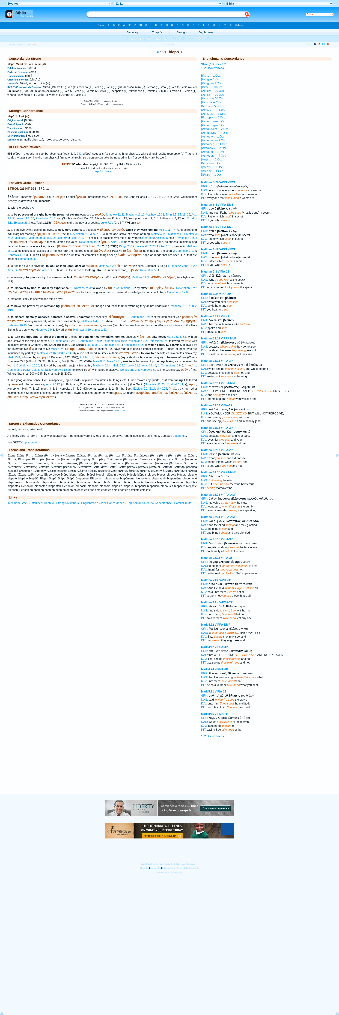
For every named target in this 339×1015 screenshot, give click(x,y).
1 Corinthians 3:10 (110, 344)
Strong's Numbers (67, 502)
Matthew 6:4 (209, 204)
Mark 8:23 (34, 237)
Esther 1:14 (164, 246)
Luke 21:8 (133, 365)
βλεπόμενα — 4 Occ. (214, 121)
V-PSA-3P (221, 647)
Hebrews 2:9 (44, 329)
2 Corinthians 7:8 (124, 287)
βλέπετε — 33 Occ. (213, 98)
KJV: (204, 194)
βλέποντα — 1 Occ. (213, 136)
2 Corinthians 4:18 (184, 250)
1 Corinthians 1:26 (62, 340)
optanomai (179, 435)
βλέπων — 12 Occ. (213, 109)
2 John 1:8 (86, 357)
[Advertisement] (169, 772)
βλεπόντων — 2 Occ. (214, 148)
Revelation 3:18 (45, 218)
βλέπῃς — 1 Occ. (211, 83)
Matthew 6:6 (209, 226)
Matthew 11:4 (176, 233)
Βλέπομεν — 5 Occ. (213, 117)
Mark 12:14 (64, 353)
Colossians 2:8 (129, 369)
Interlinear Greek (17, 502)
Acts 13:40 (149, 365)
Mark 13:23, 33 (176, 336)
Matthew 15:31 (155, 214)
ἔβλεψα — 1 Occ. (211, 174)
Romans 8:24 (26, 258)
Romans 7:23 (82, 287)
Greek (28, 44)
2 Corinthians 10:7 (114, 340)
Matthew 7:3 (159, 233)
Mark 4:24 (57, 348)
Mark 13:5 (118, 365)
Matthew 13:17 (210, 450)
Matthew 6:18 (210, 249)
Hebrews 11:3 (16, 254)
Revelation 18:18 (186, 237)
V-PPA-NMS (227, 182)
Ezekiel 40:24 (158, 388)
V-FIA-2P (227, 405)
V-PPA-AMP (229, 494)
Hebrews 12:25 (61, 369)
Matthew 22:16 (46, 353)
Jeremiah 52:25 (146, 246)
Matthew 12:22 (115, 214)
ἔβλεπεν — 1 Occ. (212, 167)
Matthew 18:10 (210, 539)
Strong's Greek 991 (214, 64)
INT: (203, 197)
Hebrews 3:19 (82, 329)
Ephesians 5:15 (133, 344)
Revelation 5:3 (149, 270)
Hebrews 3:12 (149, 369)
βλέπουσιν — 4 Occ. (214, 155)
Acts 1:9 (164, 229)
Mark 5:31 (20, 237)
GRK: (204, 186)
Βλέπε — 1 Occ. (211, 75)
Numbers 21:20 (155, 384)
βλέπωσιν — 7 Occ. (213, 113)
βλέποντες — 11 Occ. (214, 144)
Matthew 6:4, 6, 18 (93, 321)
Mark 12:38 (114, 361)
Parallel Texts (182, 502)
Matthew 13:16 (135, 214)
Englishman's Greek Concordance (102, 502)
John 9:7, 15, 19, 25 (178, 214)
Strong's (20, 44)
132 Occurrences (212, 68)
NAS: (204, 190)
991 (79, 153)
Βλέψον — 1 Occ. (212, 163)
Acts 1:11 (47, 270)
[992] (334, 463)
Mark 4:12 (207, 624)
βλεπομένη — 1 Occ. (214, 125)
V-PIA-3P (227, 360)
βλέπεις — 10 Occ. (212, 94)
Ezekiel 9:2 (140, 388)
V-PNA (225, 316)
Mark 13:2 (49, 237)
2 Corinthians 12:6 (176, 292)
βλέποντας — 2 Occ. (214, 140)
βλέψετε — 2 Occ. (212, 159)
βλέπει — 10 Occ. (212, 87)
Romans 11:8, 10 (23, 218)
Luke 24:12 (77, 237)
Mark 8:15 (99, 361)
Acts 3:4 (12, 270)
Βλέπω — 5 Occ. (211, 106)
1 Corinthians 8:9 (169, 365)
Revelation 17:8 (186, 287)
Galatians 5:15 (40, 369)
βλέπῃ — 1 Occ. (211, 79)
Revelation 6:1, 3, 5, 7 (84, 233)
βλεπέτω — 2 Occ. (212, 102)
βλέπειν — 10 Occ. (212, 90)
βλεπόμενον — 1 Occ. (214, 132)
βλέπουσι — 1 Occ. (213, 151)
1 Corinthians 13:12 (139, 316)
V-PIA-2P (225, 293)
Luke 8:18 (91, 344)
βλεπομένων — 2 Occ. (215, 128)
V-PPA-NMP (229, 338)
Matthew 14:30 (141, 277)
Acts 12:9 (117, 241)
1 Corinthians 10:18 (88, 340)
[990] (4, 463)
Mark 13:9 (13, 357)
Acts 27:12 (53, 384)
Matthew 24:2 (210, 580)
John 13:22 (189, 265)
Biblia (12, 44)
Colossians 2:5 (157, 340)
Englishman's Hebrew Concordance (149, 502)
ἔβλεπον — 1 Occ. (212, 170)
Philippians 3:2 (137, 340)
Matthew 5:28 (107, 265)
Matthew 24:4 (101, 365)
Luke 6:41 (62, 237)
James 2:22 (99, 329)
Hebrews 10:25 (17, 325)
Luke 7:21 (107, 222)
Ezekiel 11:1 (175, 384)
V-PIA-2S (224, 271)
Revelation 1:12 (89, 241)
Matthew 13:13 (180, 306)
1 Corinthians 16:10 (26, 365)
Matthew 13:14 (210, 383)
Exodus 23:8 (22, 222)
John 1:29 (147, 237)
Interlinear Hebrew (42, 502)
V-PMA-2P (226, 602)
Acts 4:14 (161, 237)
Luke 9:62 (174, 265)
